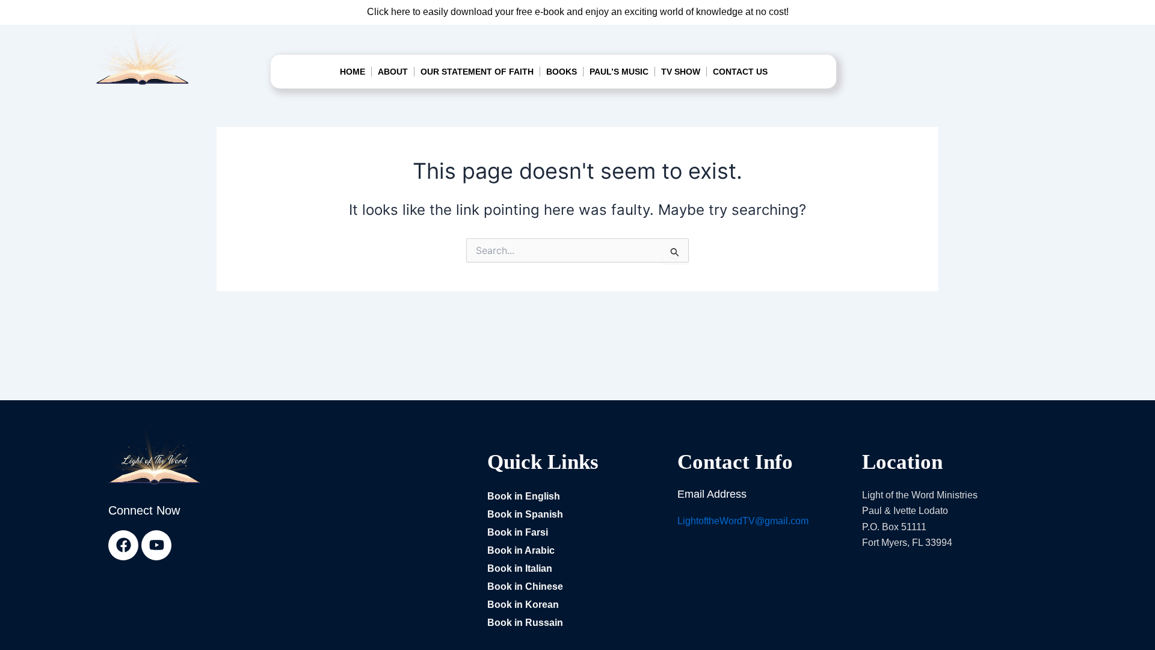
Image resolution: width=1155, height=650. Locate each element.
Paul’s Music (619, 71)
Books (561, 71)
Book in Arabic (521, 550)
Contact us (740, 71)
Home (352, 71)
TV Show (680, 71)
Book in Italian (519, 568)
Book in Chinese (525, 586)
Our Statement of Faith (477, 71)
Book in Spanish (525, 514)
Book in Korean (523, 604)
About (393, 71)
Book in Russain (525, 623)
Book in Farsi (517, 532)
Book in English (523, 496)
